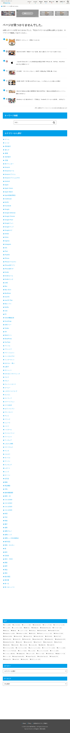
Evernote (37, 625)
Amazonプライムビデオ (12, 178)
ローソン (7, 475)
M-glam (36, 729)
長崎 (14, 630)
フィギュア (8, 440)
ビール (8, 625)
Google (7, 209)
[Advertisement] (35, 604)
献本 (6, 552)
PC (6, 314)
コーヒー (7, 387)
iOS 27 (58, 636)
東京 (7, 630)
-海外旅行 (8, 157)
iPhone (7, 258)
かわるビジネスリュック (12, 373)
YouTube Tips (43, 656)
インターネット (10, 359)
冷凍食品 (21, 653)
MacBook (8, 293)
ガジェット (8, 370)
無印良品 (7, 541)
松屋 (7, 645)
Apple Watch (9, 192)
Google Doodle (19, 656)
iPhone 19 (18, 636)
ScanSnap (8, 321)
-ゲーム (7, 139)
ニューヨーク (17, 627)
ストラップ (8, 398)
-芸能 (6, 160)
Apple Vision (9, 188)
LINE (6, 282)
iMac (19, 642)
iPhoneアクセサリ (10, 262)
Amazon (7, 167)
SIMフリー (8, 324)
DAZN (7, 202)
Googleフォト (9, 223)
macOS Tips (8, 300)
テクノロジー (9, 412)
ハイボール (8, 429)
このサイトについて (11, 391)
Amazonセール (9, 170)
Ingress (7, 241)
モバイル (7, 457)
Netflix (7, 307)
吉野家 (42, 645)
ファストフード (10, 433)
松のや (15, 645)
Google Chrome (10, 216)
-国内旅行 (8, 146)
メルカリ (7, 454)
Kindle (7, 272)
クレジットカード (10, 384)
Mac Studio (49, 642)
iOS (6, 247)
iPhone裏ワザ (9, 268)
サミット (7, 656)
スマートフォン (10, 401)
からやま (33, 645)
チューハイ (27, 625)
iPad (6, 251)
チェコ (7, 627)
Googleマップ (9, 227)
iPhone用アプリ (10, 265)
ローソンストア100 (10, 650)
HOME (4, 6)
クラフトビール (59, 625)
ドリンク (7, 419)
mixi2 (16, 659)
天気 (6, 489)
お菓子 (7, 366)
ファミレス (8, 436)
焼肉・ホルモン (10, 545)
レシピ (32, 650)
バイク (7, 426)
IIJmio (6, 237)
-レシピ (7, 143)
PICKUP (42, 630)
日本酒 (35, 627)
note (6, 310)
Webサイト (8, 335)
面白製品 (7, 576)
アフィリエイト (10, 352)
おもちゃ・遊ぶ (10, 363)
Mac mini (28, 642)
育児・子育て (9, 559)
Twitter (7, 328)
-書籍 (6, 153)
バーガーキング (22, 648)
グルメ (7, 380)
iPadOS (7, 254)
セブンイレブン (10, 408)
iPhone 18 (8, 636)
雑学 (6, 566)
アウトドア (8, 349)
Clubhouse (8, 199)
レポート (7, 468)
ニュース (7, 422)
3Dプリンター (9, 164)
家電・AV (8, 496)
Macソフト (8, 303)
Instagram (8, 244)
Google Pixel (9, 219)
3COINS (50, 653)
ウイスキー (57, 627)
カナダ (17, 625)
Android (7, 181)
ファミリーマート (49, 648)
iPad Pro (8, 639)
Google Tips (31, 656)
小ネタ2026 (8, 510)
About (24, 723)
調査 (6, 562)
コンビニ (7, 394)
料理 (6, 513)
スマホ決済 (8, 405)
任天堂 (7, 478)
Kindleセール (9, 276)
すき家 (51, 645)
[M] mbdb (42, 729)
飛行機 (7, 580)
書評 (6, 524)
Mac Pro (38, 642)
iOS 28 (33, 630)
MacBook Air (60, 639)
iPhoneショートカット (45, 633)
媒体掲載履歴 (9, 492)
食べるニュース (10, 587)
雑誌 (6, 569)
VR (6, 331)
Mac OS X (8, 289)
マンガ (7, 450)
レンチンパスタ (43, 650)
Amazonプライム (10, 174)
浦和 (6, 527)
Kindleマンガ (9, 279)
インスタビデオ (10, 356)
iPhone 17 (59, 633)
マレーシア (48, 625)
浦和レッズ (8, 534)
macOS (7, 296)
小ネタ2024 (8, 503)
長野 (27, 627)
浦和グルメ (8, 531)
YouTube (7, 342)
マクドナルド (9, 447)
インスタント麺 (10, 653)
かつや (24, 645)
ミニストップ (23, 630)
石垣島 (7, 555)
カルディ (31, 653)
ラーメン (7, 461)
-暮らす (7, 150)
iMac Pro (59, 642)
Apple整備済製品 (10, 195)
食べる (7, 583)
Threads (54, 656)
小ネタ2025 (8, 506)
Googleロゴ (8, 230)
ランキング (8, 464)
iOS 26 (49, 636)
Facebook (8, 205)
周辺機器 (7, 485)
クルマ (7, 377)
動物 (6, 482)
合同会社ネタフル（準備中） (40, 723)
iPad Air (17, 639)
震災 (6, 573)
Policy (29, 723)
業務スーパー (61, 653)
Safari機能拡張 (9, 317)
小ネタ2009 (8, 499)
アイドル (7, 345)
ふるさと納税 (9, 443)
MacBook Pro (9, 642)
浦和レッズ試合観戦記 (12, 538)
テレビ (7, 415)
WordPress (8, 338)
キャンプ (22, 650)
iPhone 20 (28, 636)
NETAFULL (33, 726)
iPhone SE (39, 636)
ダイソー (41, 653)
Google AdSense (10, 213)
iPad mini (27, 639)
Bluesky (8, 659)
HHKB (7, 233)
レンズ (7, 471)
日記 (6, 517)
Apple (6, 184)
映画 (6, 520)
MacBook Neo (46, 627)
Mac (6, 286)
